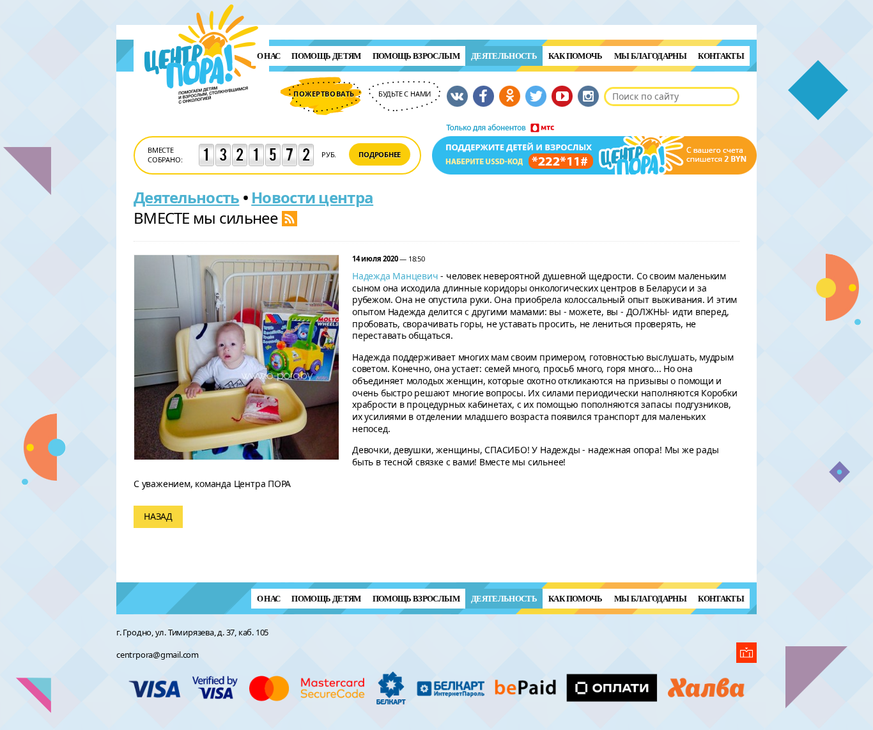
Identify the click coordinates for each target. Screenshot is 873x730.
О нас (269, 56)
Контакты (721, 56)
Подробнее (380, 154)
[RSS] (289, 217)
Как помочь (575, 56)
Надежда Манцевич (395, 276)
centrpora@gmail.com (157, 654)
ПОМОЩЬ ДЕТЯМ (325, 56)
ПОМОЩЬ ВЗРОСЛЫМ (416, 56)
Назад (158, 516)
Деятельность (504, 56)
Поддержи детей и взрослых (594, 149)
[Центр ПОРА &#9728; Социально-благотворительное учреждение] (201, 120)
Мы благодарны (650, 56)
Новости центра (312, 197)
